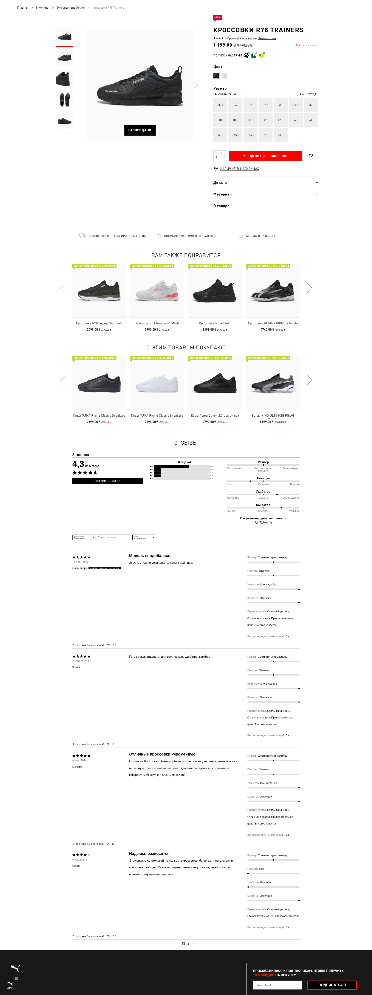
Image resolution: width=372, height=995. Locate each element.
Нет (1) (267, 522)
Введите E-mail (263, 985)
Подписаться (332, 985)
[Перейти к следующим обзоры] (193, 943)
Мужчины (42, 7)
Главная (22, 7)
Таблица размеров (228, 94)
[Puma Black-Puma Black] (216, 75)
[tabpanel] (140, 85)
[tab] (265, 182)
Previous (63, 288)
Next (196, 85)
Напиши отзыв (267, 38)
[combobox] (84, 537)
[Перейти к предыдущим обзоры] (179, 943)
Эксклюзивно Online (71, 7)
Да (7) (258, 522)
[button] (185, 466)
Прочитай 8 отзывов (239, 38)
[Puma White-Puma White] (224, 75)
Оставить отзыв (107, 481)
